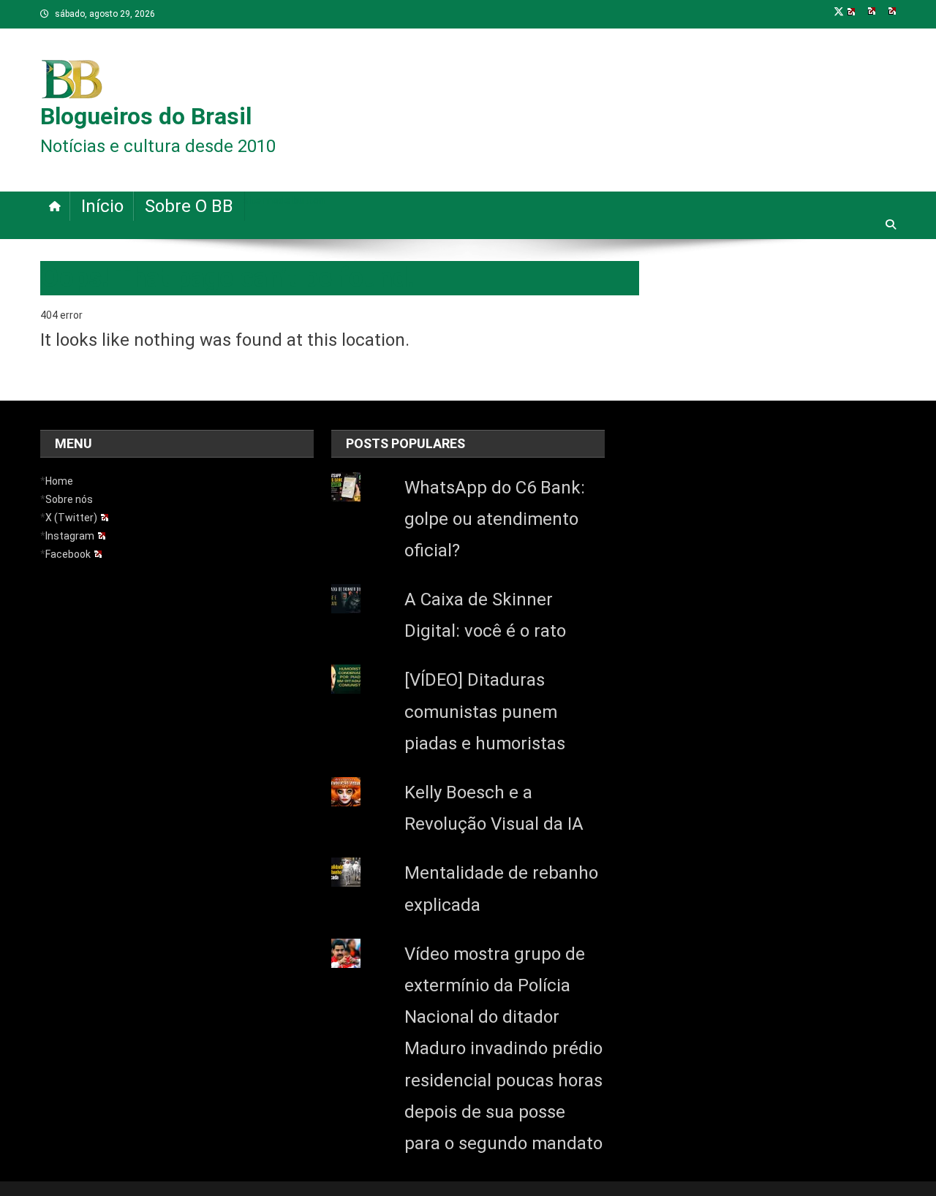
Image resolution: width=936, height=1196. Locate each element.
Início (102, 206)
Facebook (68, 554)
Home (59, 481)
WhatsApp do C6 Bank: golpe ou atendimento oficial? (494, 519)
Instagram (69, 536)
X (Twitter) (71, 517)
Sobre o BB (189, 206)
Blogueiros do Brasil (146, 116)
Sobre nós (69, 499)
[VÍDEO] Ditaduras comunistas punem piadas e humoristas (484, 711)
